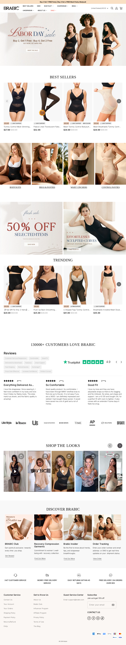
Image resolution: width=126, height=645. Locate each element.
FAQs (6, 626)
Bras (74, 6)
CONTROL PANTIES (111, 187)
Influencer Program (41, 608)
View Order (97, 559)
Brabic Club (38, 604)
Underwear (27, 10)
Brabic (65, 641)
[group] (21, 391)
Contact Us (8, 600)
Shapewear (61, 6)
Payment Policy (9, 617)
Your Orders (8, 608)
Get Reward (9, 556)
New (38, 6)
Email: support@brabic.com (73, 600)
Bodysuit (48, 6)
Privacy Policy (39, 617)
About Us (41, 10)
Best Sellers (28, 6)
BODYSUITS (15, 187)
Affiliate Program (40, 613)
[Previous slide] (7, 101)
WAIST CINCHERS (79, 187)
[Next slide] (119, 101)
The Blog (37, 626)
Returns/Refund (10, 622)
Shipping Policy (9, 613)
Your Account (9, 604)
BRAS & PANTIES (47, 187)
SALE (52, 10)
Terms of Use (39, 622)
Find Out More (40, 558)
